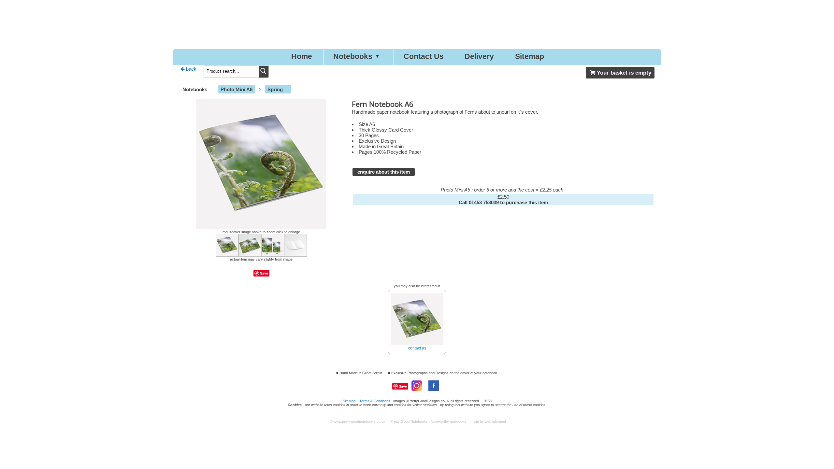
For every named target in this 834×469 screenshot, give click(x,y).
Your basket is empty (624, 73)
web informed (495, 421)
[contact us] (417, 291)
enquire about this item (383, 172)
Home (301, 56)
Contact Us (424, 56)
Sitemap (529, 56)
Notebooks (352, 56)
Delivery (479, 56)
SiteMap (349, 401)
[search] (263, 72)
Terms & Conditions (374, 401)
